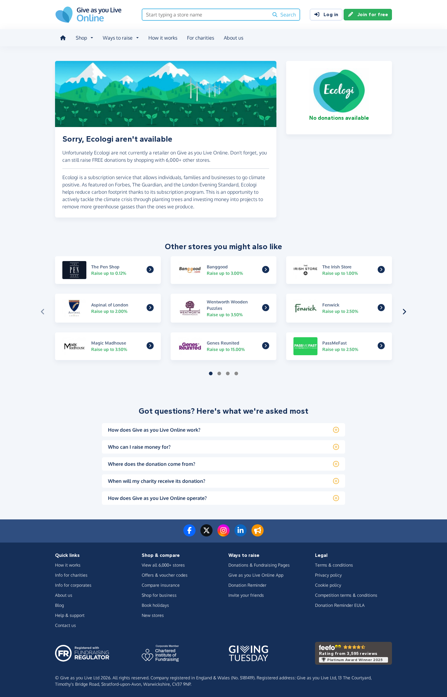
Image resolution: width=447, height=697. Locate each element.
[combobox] (205, 14)
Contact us (65, 625)
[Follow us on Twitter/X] (206, 534)
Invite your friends (246, 595)
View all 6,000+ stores (163, 565)
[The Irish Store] (381, 270)
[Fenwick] (381, 309)
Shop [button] (81, 38)
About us (233, 38)
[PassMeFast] (381, 347)
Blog (59, 605)
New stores (153, 615)
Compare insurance (161, 585)
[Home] (63, 37)
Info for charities (71, 575)
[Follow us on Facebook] (189, 534)
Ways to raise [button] (118, 38)
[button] (42, 311)
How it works (162, 38)
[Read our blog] (257, 534)
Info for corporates (73, 585)
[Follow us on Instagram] (223, 534)
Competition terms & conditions (346, 595)
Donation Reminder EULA (340, 605)
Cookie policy (328, 585)
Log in (331, 14)
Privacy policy (328, 575)
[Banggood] (265, 270)
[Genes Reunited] (265, 347)
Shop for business (159, 595)
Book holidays (155, 605)
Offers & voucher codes (165, 575)
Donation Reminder (247, 585)
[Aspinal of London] (150, 309)
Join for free (372, 14)
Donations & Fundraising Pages (259, 565)
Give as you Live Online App (255, 575)
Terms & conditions (334, 565)
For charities (200, 38)
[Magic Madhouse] (150, 347)
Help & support (70, 615)
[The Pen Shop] (150, 270)
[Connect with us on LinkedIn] (240, 534)
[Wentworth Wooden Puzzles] (265, 309)
